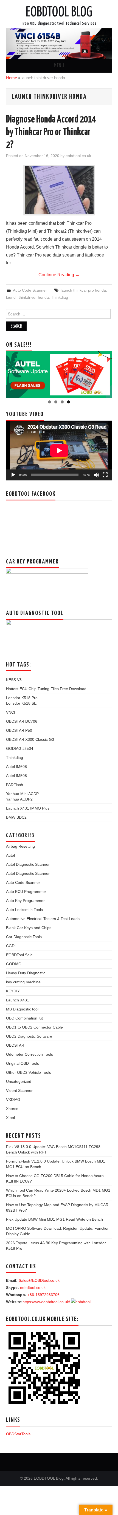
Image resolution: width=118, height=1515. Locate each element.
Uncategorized (18, 1081)
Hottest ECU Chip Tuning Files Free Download (46, 689)
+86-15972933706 (43, 1294)
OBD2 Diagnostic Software (29, 1036)
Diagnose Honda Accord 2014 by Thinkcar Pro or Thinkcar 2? (51, 132)
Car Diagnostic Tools (24, 937)
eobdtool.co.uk (78, 155)
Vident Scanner (19, 1090)
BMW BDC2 (16, 817)
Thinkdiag (59, 297)
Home (11, 77)
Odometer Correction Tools (29, 1054)
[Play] (13, 475)
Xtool (10, 1117)
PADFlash (14, 784)
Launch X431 (17, 1000)
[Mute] (96, 475)
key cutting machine (23, 982)
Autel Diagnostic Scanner (28, 864)
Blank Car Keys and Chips (28, 927)
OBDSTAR (15, 1045)
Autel (10, 855)
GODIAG (13, 964)
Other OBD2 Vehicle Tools (28, 1072)
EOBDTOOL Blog (59, 12)
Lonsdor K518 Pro (22, 698)
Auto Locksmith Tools (24, 909)
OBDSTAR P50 (19, 730)
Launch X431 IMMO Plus (27, 808)
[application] (59, 450)
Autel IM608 (16, 766)
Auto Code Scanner (30, 290)
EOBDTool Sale (19, 955)
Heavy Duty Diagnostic (25, 973)
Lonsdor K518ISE (21, 703)
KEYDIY (13, 991)
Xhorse (12, 1108)
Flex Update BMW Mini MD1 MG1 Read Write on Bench (54, 1219)
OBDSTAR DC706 (21, 721)
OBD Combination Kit (24, 1018)
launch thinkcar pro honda (83, 290)
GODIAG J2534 (19, 748)
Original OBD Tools (22, 1063)
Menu (59, 65)
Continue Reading (59, 274)
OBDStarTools (18, 1434)
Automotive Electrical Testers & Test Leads (43, 918)
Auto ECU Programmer (26, 891)
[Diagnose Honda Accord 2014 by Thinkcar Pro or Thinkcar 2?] (59, 190)
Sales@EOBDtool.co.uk (39, 1280)
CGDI (11, 946)
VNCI (10, 712)
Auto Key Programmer (25, 900)
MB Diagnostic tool (22, 1009)
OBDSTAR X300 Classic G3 (30, 739)
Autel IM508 (16, 775)
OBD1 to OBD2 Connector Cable (34, 1027)
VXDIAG (13, 1099)
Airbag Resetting (20, 846)
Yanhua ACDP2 (19, 799)
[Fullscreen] (105, 475)
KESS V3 (14, 679)
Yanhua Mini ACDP (22, 793)
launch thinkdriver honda (27, 297)
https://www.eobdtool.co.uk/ (46, 1302)
